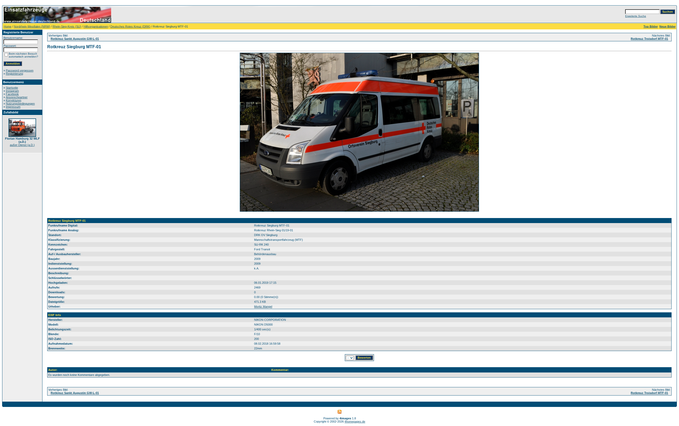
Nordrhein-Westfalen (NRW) (32, 26)
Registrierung (14, 73)
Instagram (12, 90)
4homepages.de (355, 421)
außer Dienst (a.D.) (22, 145)
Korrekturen (13, 100)
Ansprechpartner (17, 97)
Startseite (12, 87)
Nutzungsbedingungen (20, 103)
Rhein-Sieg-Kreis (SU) (67, 26)
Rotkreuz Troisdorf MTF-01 (649, 38)
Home (7, 26)
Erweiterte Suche (635, 16)
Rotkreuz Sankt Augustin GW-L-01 (75, 38)
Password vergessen (19, 70)
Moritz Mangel (263, 306)
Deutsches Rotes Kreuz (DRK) (130, 26)
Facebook (12, 94)
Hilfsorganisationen (96, 26)
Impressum (13, 106)
